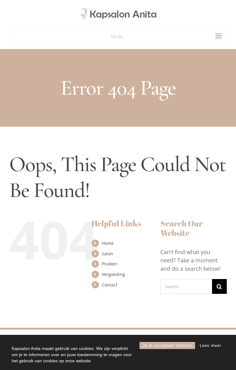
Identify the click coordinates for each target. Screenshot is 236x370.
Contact (109, 285)
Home (108, 243)
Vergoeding (113, 274)
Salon (107, 254)
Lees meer (210, 345)
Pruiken (109, 264)
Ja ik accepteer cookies (167, 345)
